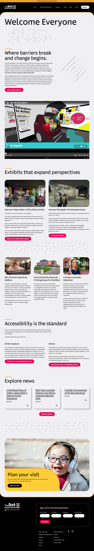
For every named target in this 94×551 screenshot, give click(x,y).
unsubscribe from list (53, 522)
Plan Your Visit (43, 532)
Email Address (43, 512)
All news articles (47, 414)
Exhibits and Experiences (45, 534)
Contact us (57, 537)
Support (57, 7)
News (70, 7)
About (65, 7)
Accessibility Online (59, 540)
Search (84, 7)
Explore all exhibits (57, 235)
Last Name (65, 512)
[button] (6, 155)
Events (76, 7)
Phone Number (78, 512)
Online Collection (58, 532)
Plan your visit (14, 485)
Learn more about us (14, 90)
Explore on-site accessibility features (19, 361)
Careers (56, 534)
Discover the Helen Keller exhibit (18, 239)
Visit (35, 7)
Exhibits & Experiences (45, 7)
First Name (54, 512)
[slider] (6, 153)
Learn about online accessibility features (64, 365)
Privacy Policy (57, 542)
